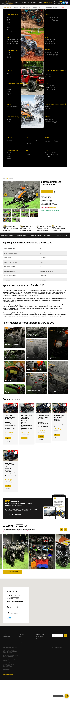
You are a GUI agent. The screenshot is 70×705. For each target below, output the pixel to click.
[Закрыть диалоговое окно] (48, 331)
